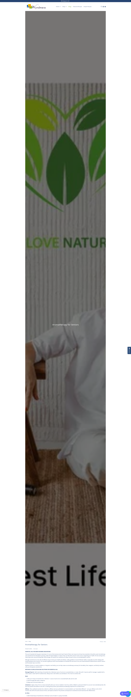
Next (105, 641)
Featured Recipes (77, 6)
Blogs (70, 6)
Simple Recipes (88, 6)
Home (57, 6)
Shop (63, 6)
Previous (101, 641)
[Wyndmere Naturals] (36, 6)
